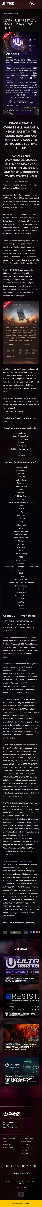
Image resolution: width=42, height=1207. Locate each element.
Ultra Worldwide (27, 1138)
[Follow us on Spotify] (34, 1166)
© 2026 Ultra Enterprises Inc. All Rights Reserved (21, 1182)
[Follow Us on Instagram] (12, 1166)
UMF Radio (25, 1153)
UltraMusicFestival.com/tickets (15, 411)
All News (15, 932)
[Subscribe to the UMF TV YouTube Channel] (23, 1166)
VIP (4, 1141)
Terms (25, 1187)
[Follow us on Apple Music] (21, 1174)
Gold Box (6, 1144)
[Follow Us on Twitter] (17, 1166)
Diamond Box (8, 1147)
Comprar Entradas (20, 1203)
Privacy (17, 1187)
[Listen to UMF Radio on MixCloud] (29, 1166)
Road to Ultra (26, 1141)
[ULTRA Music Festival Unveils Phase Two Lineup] (21, 114)
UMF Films (25, 1147)
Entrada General (9, 1138)
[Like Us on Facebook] (7, 1166)
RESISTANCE (26, 1144)
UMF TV (24, 1150)
